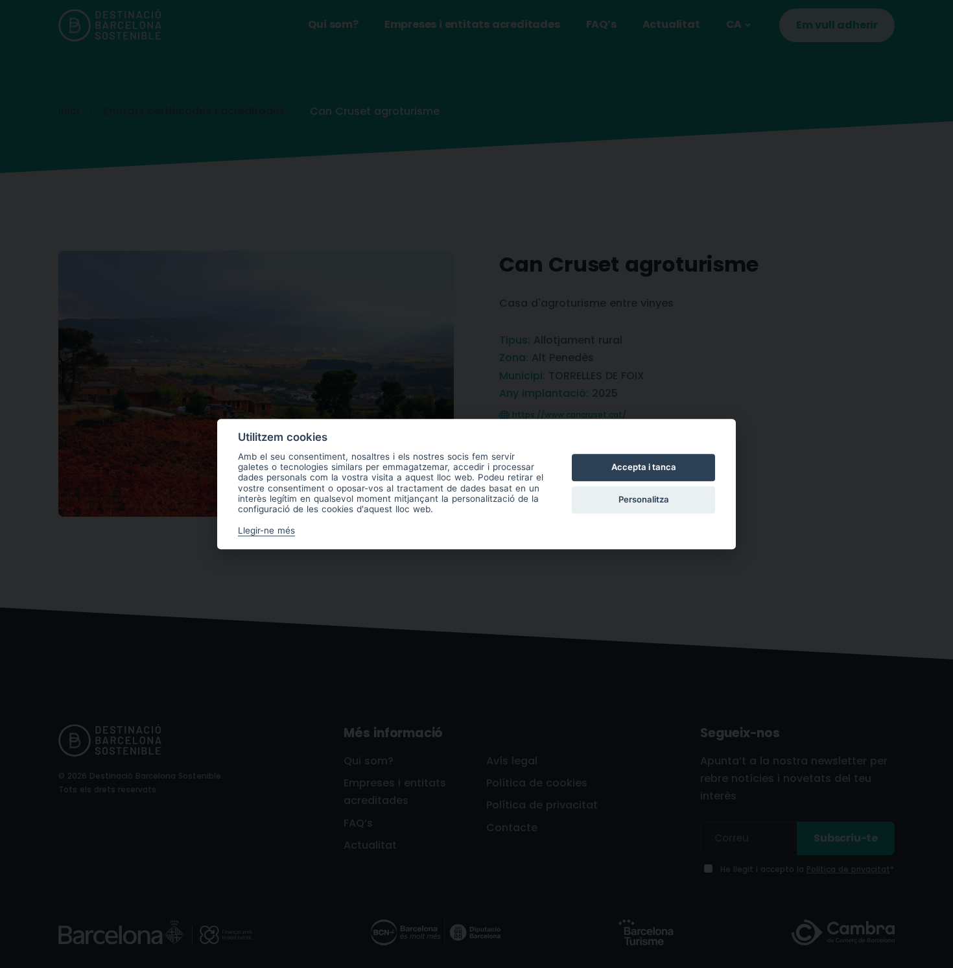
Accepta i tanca (643, 467)
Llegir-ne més (266, 530)
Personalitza (643, 500)
